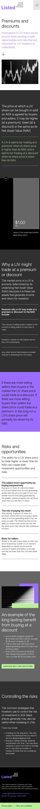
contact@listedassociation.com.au (15, 793)
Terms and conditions (24, 806)
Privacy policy (7, 806)
